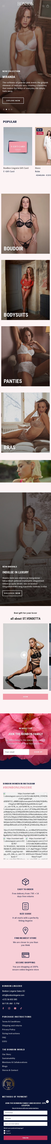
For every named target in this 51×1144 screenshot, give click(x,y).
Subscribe (25, 1138)
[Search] (43, 6)
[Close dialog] (47, 1101)
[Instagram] (9, 1008)
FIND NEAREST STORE (25, 938)
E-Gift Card (8, 171)
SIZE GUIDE (25, 914)
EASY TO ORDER (25, 889)
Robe (37, 171)
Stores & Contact (10, 1070)
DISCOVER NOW (12, 593)
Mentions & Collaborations (14, 1062)
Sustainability (8, 1058)
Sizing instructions (11, 1033)
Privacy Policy (8, 1029)
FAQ (4, 1037)
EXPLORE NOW (13, 101)
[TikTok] (21, 1008)
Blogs (4, 1066)
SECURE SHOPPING (25, 962)
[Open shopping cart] (48, 6)
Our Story (6, 1054)
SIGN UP (38, 752)
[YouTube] (15, 1008)
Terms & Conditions (11, 1021)
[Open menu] (3, 6)
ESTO (4, 1041)
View (25, 697)
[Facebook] (3, 1008)
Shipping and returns (12, 1025)
